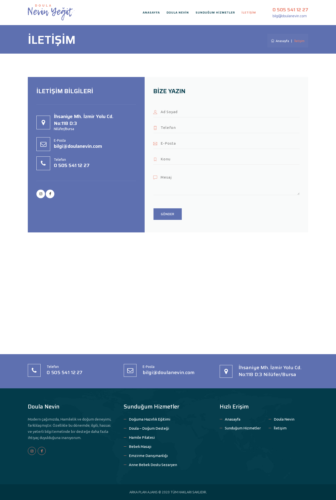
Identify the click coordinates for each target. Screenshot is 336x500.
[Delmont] (51, 12)
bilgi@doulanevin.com (290, 16)
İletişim (280, 428)
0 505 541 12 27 (290, 10)
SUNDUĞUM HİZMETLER (215, 12)
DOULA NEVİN (178, 12)
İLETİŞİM (249, 12)
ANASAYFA (151, 12)
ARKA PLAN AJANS (143, 492)
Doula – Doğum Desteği (149, 428)
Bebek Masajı (140, 446)
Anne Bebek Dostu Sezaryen (153, 465)
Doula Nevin (284, 419)
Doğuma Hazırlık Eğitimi (149, 419)
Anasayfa (281, 41)
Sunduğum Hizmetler (243, 428)
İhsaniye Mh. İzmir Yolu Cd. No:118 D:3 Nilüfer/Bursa (270, 371)
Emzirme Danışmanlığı (148, 456)
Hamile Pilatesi (142, 437)
